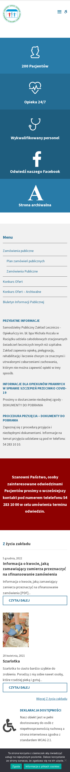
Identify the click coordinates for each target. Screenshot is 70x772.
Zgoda (16, 766)
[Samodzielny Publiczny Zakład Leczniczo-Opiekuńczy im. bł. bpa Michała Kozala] (12, 13)
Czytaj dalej (19, 600)
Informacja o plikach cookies (43, 766)
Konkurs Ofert (13, 281)
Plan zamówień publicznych (26, 261)
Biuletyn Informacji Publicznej (23, 302)
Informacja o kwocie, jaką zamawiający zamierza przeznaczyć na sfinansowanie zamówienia (34, 569)
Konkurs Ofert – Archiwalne (22, 291)
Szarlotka (11, 661)
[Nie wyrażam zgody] (65, 760)
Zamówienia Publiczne (22, 271)
